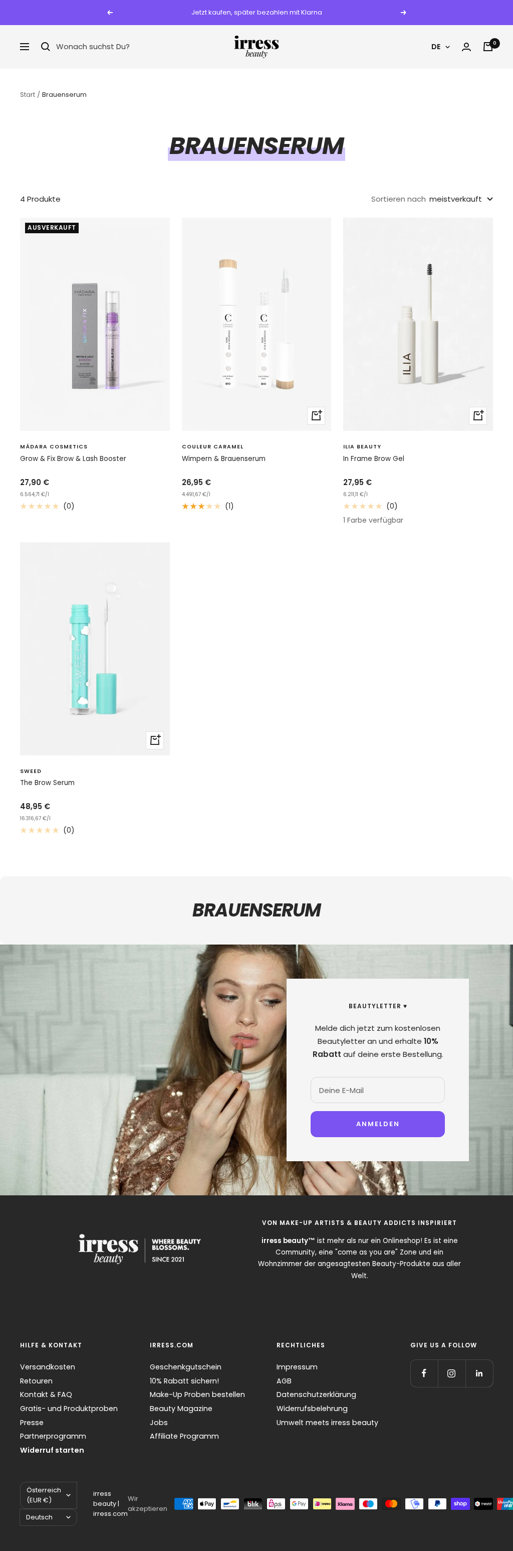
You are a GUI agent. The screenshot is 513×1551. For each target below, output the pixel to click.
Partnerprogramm (53, 1436)
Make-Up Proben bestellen (197, 1394)
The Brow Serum (47, 783)
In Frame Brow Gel (373, 458)
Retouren (36, 1381)
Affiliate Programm (184, 1436)
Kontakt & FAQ (46, 1394)
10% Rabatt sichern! (184, 1381)
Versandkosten (47, 1367)
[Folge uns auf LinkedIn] (479, 1373)
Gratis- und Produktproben (69, 1409)
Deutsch (39, 1517)
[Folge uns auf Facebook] (424, 1373)
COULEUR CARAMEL (212, 446)
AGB (284, 1381)
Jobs (159, 1423)
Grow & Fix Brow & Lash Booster (73, 458)
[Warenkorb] (488, 46)
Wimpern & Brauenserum (224, 458)
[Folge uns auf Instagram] (451, 1373)
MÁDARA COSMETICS (54, 446)
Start (27, 94)
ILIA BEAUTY (362, 446)
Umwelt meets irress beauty (327, 1423)
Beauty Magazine (181, 1409)
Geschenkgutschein (185, 1367)
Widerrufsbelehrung (312, 1409)
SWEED (31, 771)
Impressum (297, 1367)
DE (435, 47)
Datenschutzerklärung (316, 1394)
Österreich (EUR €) (44, 1495)
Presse (32, 1423)
